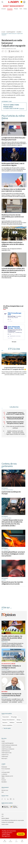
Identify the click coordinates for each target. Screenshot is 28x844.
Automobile (19, 722)
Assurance (4, 722)
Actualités (19, 31)
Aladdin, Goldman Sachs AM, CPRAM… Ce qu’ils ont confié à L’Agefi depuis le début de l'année (15, 432)
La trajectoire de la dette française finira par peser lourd (13, 139)
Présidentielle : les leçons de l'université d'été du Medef (11, 695)
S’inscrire (21, 108)
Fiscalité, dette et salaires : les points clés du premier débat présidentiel (12, 638)
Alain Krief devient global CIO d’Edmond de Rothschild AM (15, 418)
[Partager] (3, 51)
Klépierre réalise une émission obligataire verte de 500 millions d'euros (13, 244)
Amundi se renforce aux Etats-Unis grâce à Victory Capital (15, 422)
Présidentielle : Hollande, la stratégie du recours (11, 667)
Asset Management (11, 31)
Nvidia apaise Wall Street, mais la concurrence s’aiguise (13, 164)
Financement (5, 717)
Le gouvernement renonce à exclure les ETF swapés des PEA (13, 368)
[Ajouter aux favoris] (6, 51)
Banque (19, 719)
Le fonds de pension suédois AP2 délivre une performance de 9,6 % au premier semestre (13, 270)
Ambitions (12, 722)
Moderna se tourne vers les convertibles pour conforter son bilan (13, 217)
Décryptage (14, 717)
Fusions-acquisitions (7, 725)
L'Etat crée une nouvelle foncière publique (15, 427)
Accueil (3, 31)
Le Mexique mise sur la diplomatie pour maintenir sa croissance (13, 190)
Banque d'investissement (8, 719)
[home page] (13, 2)
